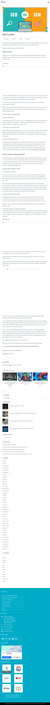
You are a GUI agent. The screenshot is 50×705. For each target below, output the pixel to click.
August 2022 (4, 493)
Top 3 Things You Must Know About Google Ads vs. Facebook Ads (23, 413)
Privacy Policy (4, 610)
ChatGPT (4, 558)
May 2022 (4, 500)
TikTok (3, 576)
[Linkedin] (16, 638)
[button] (48, 2)
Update (3, 581)
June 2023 (4, 477)
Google (3, 562)
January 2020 (5, 537)
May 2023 (4, 479)
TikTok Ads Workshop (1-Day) (7, 599)
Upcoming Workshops (6, 606)
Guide (3, 565)
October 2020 (5, 523)
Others (3, 574)
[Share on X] (3, 437)
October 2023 (5, 470)
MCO (3, 567)
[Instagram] (6, 638)
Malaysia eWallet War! (25, 382)
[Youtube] (12, 638)
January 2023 (5, 486)
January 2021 (5, 518)
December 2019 (5, 539)
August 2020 (4, 528)
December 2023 (5, 465)
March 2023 (4, 484)
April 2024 (4, 463)
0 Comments (16, 407)
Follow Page (6, 657)
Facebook (4, 560)
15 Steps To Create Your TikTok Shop (17, 405)
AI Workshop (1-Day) (5, 603)
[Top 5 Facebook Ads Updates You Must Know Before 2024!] (5, 429)
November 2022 (5, 488)
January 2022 (5, 507)
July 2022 (4, 495)
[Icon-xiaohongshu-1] (19, 638)
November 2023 (5, 467)
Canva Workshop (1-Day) (6, 601)
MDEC (3, 569)
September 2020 (5, 525)
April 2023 (4, 481)
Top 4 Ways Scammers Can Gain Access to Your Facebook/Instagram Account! (17, 454)
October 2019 (5, 544)
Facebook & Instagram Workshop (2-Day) (9, 595)
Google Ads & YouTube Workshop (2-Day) (9, 597)
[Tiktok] (9, 638)
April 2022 (4, 502)
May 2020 (4, 532)
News (3, 608)
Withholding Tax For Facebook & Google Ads (40, 383)
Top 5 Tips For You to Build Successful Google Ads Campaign (9, 383)
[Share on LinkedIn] (9, 437)
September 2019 (5, 546)
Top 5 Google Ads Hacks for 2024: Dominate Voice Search (13, 449)
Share (17, 657)
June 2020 (4, 530)
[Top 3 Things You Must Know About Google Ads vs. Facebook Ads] (5, 414)
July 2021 (4, 516)
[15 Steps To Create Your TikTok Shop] (5, 406)
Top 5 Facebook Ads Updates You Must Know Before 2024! (21, 428)
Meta (3, 572)
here (41, 343)
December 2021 (5, 509)
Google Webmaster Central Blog (37, 149)
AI (2, 555)
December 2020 (5, 521)
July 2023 (4, 474)
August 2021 (4, 514)
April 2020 (4, 535)
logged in (10, 365)
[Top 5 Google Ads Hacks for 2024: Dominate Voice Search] (5, 421)
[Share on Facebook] (6, 437)
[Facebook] (2, 638)
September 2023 (5, 472)
